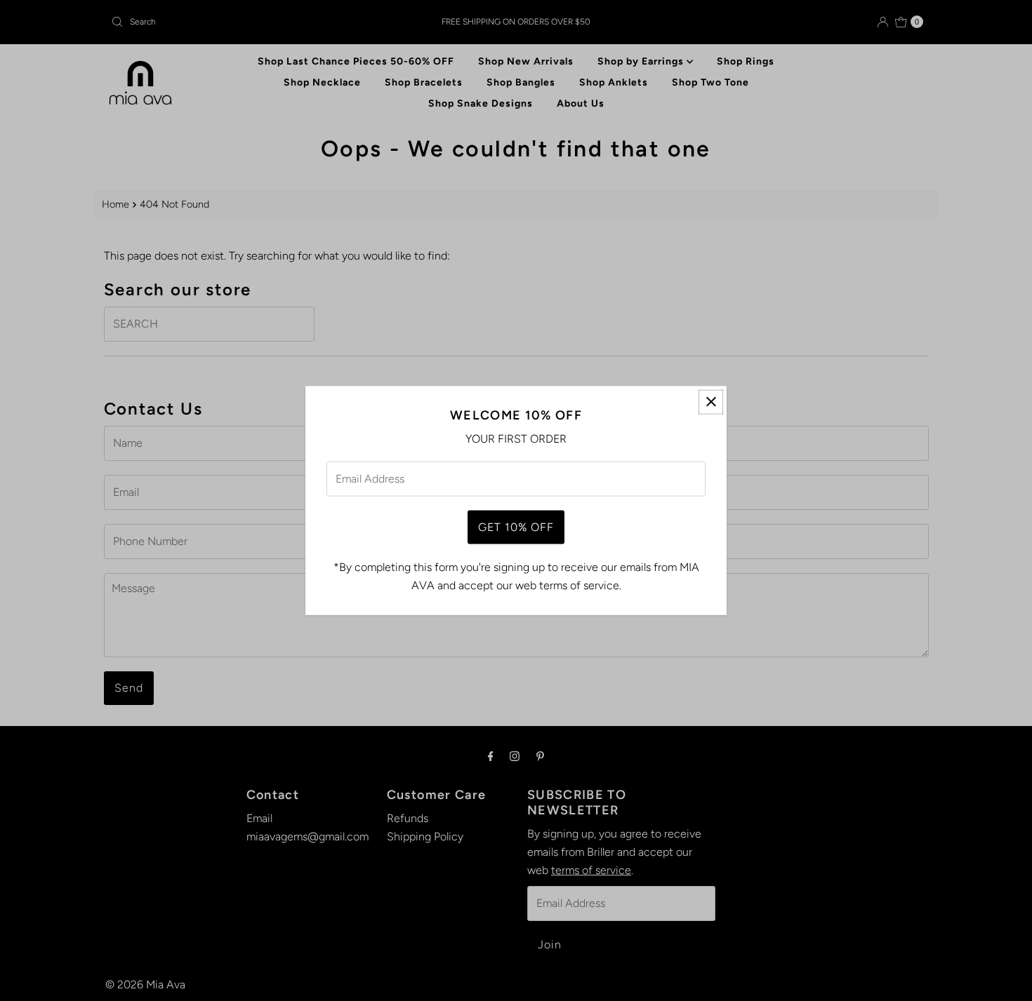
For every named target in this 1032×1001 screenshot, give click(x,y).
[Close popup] (711, 401)
